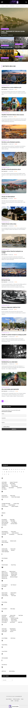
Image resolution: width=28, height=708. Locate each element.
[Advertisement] (14, 447)
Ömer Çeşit (13, 595)
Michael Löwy (4, 578)
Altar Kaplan (12, 483)
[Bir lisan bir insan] (14, 270)
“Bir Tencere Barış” (5, 60)
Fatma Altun (13, 531)
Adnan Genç (4, 483)
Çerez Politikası (9, 699)
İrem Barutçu (4, 664)
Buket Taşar (12, 495)
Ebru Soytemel (4, 523)
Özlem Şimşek (4, 594)
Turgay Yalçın (4, 630)
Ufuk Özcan (13, 638)
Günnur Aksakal (5, 542)
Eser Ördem (4, 525)
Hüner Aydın (12, 548)
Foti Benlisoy (11, 534)
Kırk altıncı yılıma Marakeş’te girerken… (11, 142)
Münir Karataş (4, 572)
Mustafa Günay (14, 572)
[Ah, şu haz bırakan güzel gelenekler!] (14, 379)
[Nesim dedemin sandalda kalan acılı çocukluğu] (21, 43)
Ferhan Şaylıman (15, 532)
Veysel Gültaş (4, 644)
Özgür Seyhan (13, 592)
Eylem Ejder (12, 519)
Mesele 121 (4, 571)
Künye (22, 699)
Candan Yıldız (16, 503)
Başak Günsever (5, 497)
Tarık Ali (11, 631)
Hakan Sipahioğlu (5, 551)
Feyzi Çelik (4, 534)
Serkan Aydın (12, 615)
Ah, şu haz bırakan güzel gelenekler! (10, 389)
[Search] (26, 2)
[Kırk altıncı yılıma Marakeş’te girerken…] (14, 132)
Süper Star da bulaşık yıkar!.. (7, 47)
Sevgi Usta (4, 616)
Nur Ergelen (4, 586)
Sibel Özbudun (4, 618)
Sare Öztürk (12, 622)
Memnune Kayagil (13, 576)
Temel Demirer (13, 630)
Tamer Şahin (4, 631)
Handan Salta (4, 548)
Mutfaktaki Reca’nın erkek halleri (9, 362)
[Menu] (2, 2)
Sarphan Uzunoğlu (14, 618)
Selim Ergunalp (5, 619)
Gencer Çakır (4, 540)
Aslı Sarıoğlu (4, 482)
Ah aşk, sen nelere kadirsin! (8, 196)
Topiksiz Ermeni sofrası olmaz (9, 224)
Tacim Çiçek (4, 628)
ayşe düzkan (11, 487)
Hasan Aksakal (5, 550)
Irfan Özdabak (4, 558)
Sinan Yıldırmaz (5, 620)
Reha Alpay (12, 608)
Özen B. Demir (4, 592)
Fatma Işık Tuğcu (5, 532)
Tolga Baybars (12, 628)
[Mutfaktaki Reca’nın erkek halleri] (14, 351)
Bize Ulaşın (17, 700)
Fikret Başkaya (5, 531)
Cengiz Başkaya (12, 504)
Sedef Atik (20, 622)
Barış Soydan (4, 495)
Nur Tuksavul (13, 584)
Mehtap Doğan (14, 574)
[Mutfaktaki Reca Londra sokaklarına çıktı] (14, 77)
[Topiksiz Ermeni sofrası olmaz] (14, 213)
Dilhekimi (3, 512)
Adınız (3, 413)
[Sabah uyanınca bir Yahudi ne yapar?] (21, 55)
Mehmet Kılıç (4, 576)
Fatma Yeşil (20, 534)
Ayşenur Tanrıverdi (13, 482)
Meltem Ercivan (5, 574)
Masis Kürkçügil (5, 575)
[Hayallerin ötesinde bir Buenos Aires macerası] (14, 104)
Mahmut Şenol (12, 571)
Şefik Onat (4, 671)
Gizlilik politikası (6, 426)
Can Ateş (3, 504)
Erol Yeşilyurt (14, 522)
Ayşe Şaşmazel (5, 484)
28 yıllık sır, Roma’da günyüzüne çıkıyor (11, 169)
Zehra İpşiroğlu (5, 657)
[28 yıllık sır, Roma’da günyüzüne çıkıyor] (14, 159)
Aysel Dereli (19, 487)
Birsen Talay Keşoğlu (16, 497)
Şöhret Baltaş (12, 671)
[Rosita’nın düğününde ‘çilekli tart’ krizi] (14, 297)
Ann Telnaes (4, 489)
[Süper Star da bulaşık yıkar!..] (7, 43)
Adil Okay (3, 487)
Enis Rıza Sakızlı (14, 523)
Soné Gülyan (4, 615)
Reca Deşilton (4, 608)
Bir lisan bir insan (6, 280)
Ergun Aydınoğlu (5, 522)
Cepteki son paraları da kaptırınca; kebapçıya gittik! (14, 334)
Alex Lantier (13, 484)
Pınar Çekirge (4, 602)
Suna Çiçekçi (4, 622)
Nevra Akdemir (5, 584)
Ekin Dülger (13, 520)
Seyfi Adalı (21, 615)
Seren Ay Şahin (14, 620)
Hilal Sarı (13, 550)
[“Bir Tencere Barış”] (7, 55)
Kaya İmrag (13, 564)
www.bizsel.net (19, 696)
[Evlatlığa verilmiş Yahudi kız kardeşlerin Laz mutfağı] (14, 241)
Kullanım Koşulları (16, 699)
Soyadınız (4, 418)
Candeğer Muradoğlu (6, 503)
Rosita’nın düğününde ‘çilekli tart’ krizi (11, 307)
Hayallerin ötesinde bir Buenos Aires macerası (13, 114)
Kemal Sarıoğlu (5, 564)
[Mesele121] (14, 2)
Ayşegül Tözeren (5, 486)
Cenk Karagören (5, 506)
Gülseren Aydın (13, 540)
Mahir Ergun (13, 575)
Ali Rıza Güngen (15, 486)
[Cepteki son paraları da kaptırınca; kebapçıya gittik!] (14, 324)
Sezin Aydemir (14, 619)
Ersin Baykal (4, 519)
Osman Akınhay (5, 595)
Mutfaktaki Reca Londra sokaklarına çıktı (11, 87)
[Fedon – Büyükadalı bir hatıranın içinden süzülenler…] (14, 22)
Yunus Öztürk (4, 651)
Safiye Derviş (11, 616)
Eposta (3, 422)
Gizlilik (12, 700)
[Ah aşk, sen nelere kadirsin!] (14, 186)
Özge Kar (12, 594)
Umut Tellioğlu (4, 638)
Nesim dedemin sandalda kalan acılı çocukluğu (20, 47)
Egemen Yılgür (4, 520)
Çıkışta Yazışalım (14, 506)
